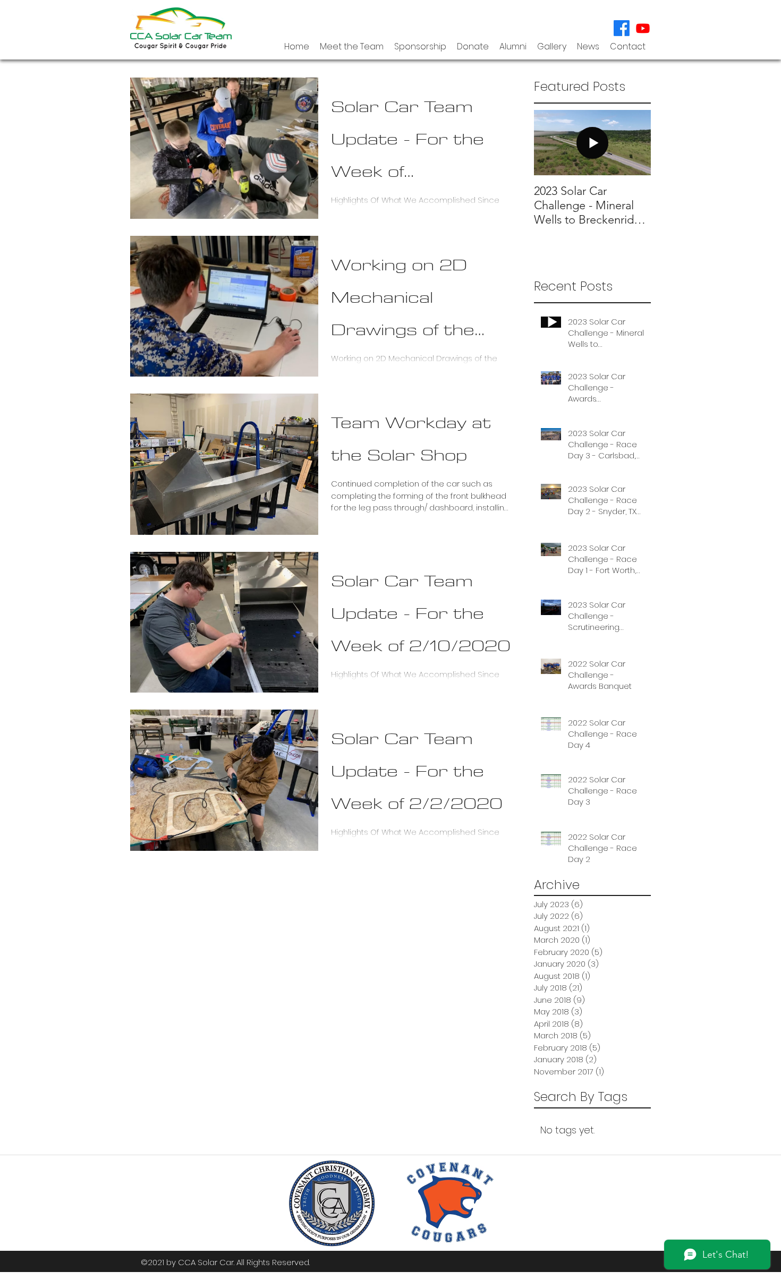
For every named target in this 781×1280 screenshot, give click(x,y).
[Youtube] (643, 28)
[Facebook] (622, 28)
